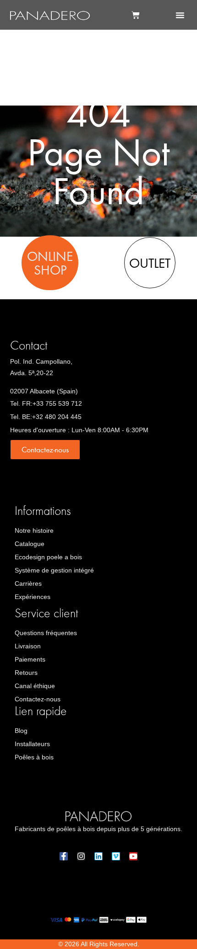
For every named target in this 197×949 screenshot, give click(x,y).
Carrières (28, 583)
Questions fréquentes (46, 632)
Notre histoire (34, 530)
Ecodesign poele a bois (48, 557)
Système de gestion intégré (54, 570)
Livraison (28, 646)
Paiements (30, 659)
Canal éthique (35, 685)
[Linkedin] (98, 856)
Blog (21, 730)
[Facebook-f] (64, 856)
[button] (180, 15)
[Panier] (135, 15)
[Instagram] (81, 856)
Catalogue (29, 543)
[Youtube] (133, 856)
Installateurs (32, 744)
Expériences (32, 596)
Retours (26, 672)
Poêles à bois (34, 757)
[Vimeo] (116, 856)
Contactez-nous (37, 699)
